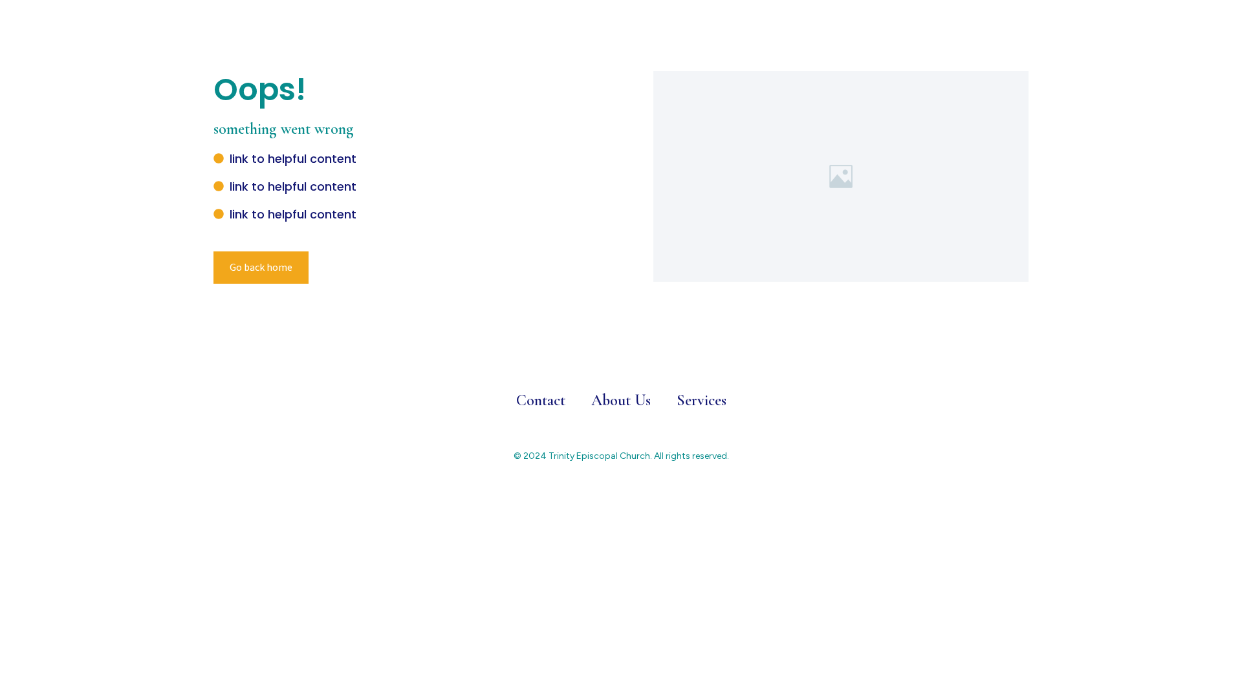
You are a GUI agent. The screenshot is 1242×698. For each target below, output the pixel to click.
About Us (621, 400)
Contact (540, 400)
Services (701, 400)
